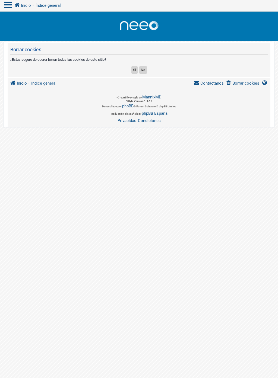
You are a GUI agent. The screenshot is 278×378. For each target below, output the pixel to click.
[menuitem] (243, 83)
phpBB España (155, 113)
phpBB (128, 106)
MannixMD (152, 97)
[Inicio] (139, 26)
